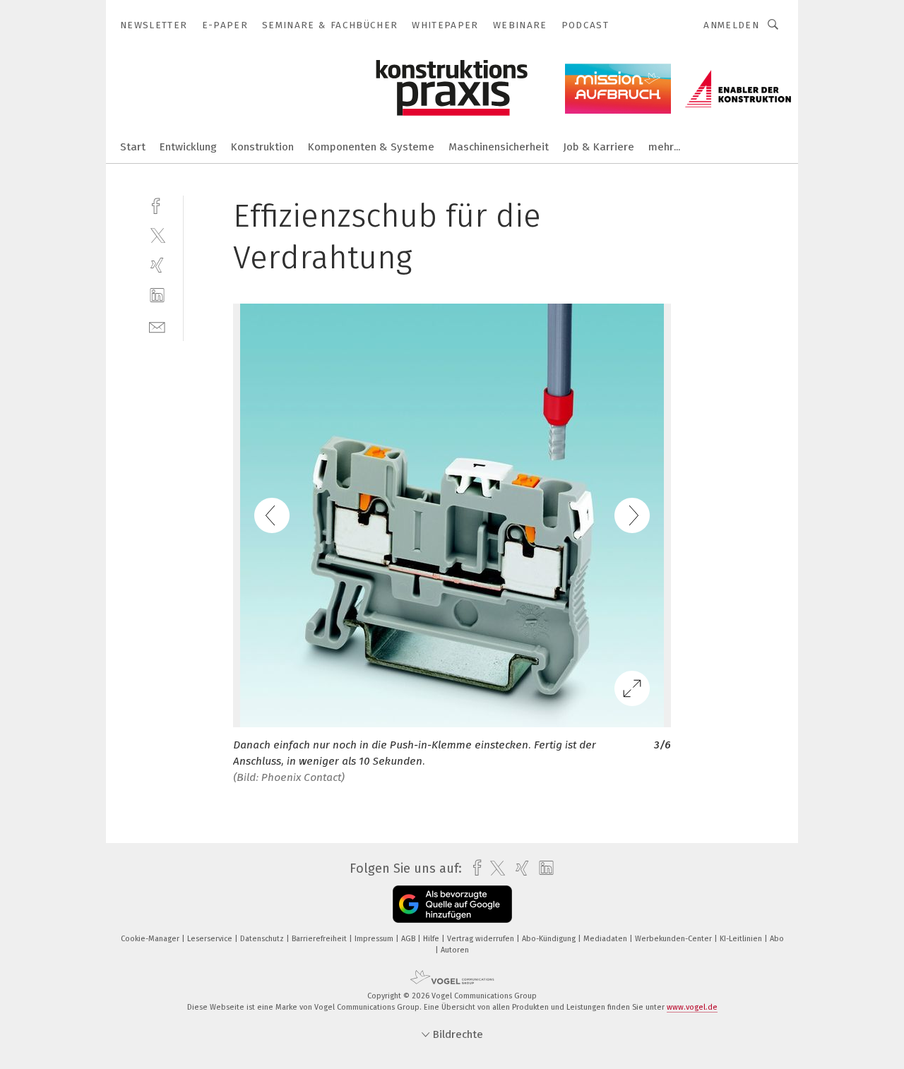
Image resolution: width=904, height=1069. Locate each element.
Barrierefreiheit (320, 938)
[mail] (157, 326)
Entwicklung (188, 147)
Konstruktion (262, 147)
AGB (409, 938)
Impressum (375, 938)
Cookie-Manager (151, 938)
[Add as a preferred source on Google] (452, 904)
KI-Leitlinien (742, 938)
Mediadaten (606, 938)
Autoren (455, 950)
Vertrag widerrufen (481, 938)
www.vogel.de (692, 1007)
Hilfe (432, 938)
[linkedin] (157, 295)
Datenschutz (263, 938)
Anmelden (731, 25)
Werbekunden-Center (674, 938)
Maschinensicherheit (498, 147)
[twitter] (157, 235)
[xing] (157, 265)
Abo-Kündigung (550, 938)
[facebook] (157, 204)
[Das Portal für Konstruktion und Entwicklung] (132, 146)
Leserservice (210, 938)
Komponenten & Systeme (371, 147)
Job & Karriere (598, 147)
